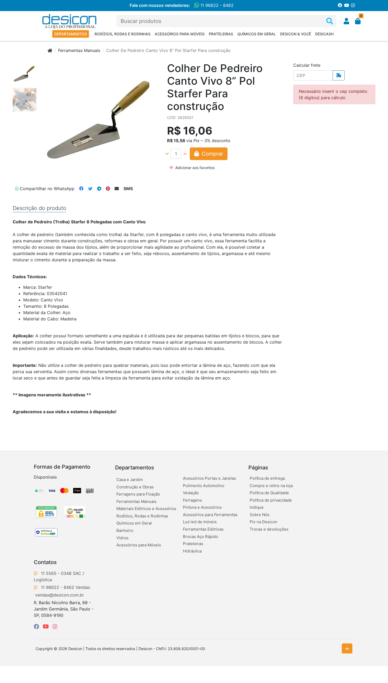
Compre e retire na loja (271, 485)
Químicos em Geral (256, 34)
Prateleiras (221, 34)
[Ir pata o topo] (347, 648)
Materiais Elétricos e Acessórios (146, 508)
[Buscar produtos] (329, 21)
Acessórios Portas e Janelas (209, 478)
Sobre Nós (259, 514)
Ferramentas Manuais (79, 50)
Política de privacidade (271, 500)
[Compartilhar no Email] (116, 189)
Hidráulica (192, 551)
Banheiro (124, 530)
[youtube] (46, 626)
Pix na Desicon (263, 521)
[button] (346, 21)
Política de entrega (267, 478)
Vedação (191, 492)
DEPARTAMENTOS (70, 34)
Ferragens (192, 500)
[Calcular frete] (339, 75)
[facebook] (37, 626)
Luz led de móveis (200, 521)
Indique (257, 507)
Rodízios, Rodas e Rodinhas (122, 34)
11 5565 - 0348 (56, 573)
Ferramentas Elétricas (203, 529)
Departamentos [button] (134, 467)
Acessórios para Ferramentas (210, 514)
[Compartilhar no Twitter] (90, 189)
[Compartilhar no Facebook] (81, 189)
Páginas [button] (258, 467)
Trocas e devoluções (269, 529)
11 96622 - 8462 (216, 5)
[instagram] (55, 626)
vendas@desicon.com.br (59, 595)
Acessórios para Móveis (180, 34)
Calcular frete (306, 65)
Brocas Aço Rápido (200, 536)
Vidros (122, 537)
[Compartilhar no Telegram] (99, 189)
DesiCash (324, 34)
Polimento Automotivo (203, 485)
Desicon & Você (295, 34)
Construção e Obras (135, 486)
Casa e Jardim (129, 479)
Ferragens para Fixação (138, 494)
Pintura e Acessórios (202, 507)
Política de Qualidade (269, 492)
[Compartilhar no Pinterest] (107, 189)
